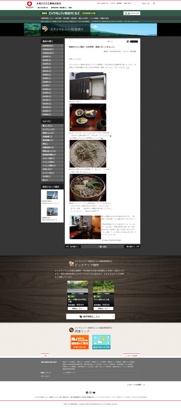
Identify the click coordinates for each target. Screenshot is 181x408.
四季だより (48, 133)
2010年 (47, 111)
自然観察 (47, 136)
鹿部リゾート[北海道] (69, 362)
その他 (47, 176)
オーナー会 (48, 173)
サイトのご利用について (41, 397)
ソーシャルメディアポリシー (104, 397)
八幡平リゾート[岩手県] (83, 362)
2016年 (47, 89)
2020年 (47, 75)
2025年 (47, 56)
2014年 (47, 96)
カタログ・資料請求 (116, 3)
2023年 (47, 64)
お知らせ (47, 169)
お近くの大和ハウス (102, 3)
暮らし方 (47, 126)
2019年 (47, 78)
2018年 (47, 82)
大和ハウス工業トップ (46, 21)
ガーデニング (49, 129)
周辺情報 (48, 140)
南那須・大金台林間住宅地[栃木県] (72, 364)
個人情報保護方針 (76, 397)
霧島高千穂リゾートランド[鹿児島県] (123, 366)
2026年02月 (48, 49)
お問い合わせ (127, 3)
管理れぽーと (49, 151)
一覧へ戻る (102, 246)
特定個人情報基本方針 (88, 397)
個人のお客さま (43, 8)
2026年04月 (48, 46)
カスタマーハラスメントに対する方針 (136, 397)
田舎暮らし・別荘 (57, 21)
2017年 (46, 85)
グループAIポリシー (118, 397)
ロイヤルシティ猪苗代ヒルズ (70, 21)
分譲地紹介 (48, 147)
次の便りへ (74, 246)
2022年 (47, 67)
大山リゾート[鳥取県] (109, 364)
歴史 (45, 144)
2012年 (47, 103)
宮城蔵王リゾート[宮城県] (98, 362)
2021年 (47, 71)
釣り (45, 180)
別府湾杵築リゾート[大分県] (85, 366)
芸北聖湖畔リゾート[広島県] (125, 364)
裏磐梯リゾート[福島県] (114, 362)
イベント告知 (49, 162)
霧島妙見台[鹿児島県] (69, 369)
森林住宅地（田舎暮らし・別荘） (62, 8)
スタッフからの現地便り (84, 21)
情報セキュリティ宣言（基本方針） (59, 397)
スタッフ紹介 (49, 158)
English (144, 3)
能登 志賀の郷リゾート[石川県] (92, 364)
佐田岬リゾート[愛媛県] (69, 366)
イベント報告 (49, 165)
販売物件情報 (49, 154)
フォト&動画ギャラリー (69, 372)
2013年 (47, 100)
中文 (148, 3)
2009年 (47, 114)
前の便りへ (131, 246)
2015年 (47, 93)
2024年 (47, 60)
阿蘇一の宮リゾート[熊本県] (103, 366)
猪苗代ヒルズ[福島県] (129, 362)
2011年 (47, 107)
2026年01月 (48, 53)
